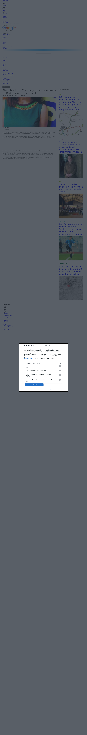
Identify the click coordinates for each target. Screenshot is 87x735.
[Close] (65, 346)
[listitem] (43, 363)
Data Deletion (36, 389)
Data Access (43, 389)
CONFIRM (34, 384)
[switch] (59, 366)
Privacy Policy (50, 389)
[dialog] (43, 367)
